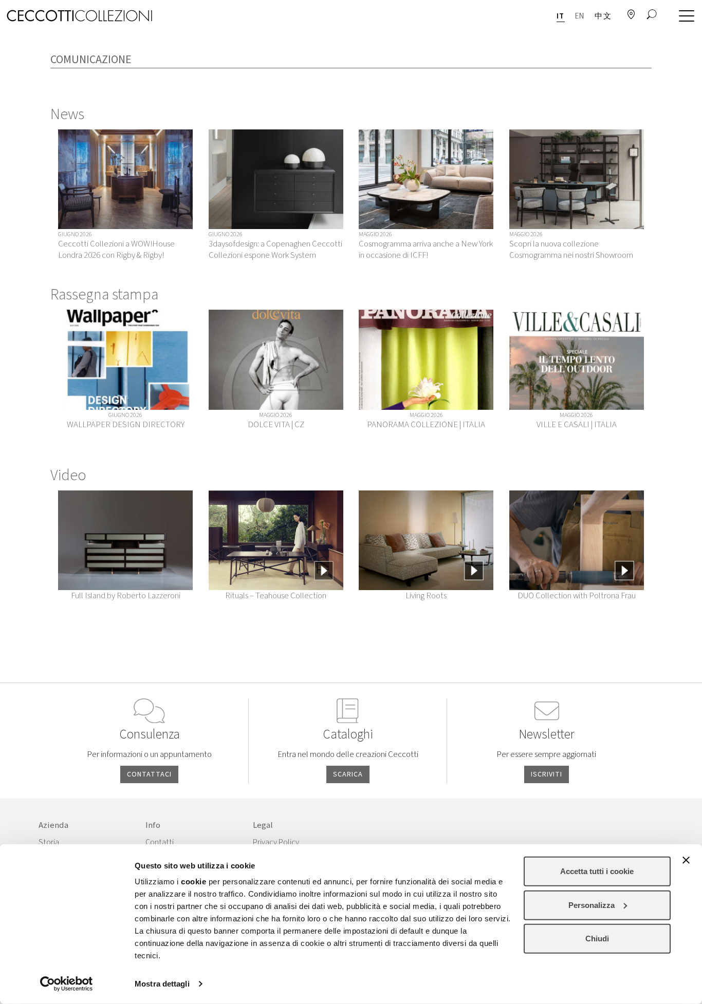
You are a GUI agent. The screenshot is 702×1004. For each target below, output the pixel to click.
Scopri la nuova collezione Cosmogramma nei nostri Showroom (571, 249)
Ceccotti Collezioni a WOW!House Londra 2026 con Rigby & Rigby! (116, 249)
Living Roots (426, 596)
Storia (49, 842)
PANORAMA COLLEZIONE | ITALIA (426, 425)
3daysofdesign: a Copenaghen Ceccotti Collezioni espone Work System (275, 249)
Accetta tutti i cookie (597, 871)
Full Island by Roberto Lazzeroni (125, 596)
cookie (193, 881)
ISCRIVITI (546, 774)
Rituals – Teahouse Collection (275, 596)
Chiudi (597, 938)
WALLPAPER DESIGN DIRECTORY (125, 425)
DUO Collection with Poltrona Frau (577, 596)
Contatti (159, 842)
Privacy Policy (276, 842)
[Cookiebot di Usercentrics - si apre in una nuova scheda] (67, 984)
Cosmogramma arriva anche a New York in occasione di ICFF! (426, 249)
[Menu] (684, 16)
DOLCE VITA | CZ (276, 425)
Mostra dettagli (162, 983)
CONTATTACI (149, 774)
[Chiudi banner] (686, 860)
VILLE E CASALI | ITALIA (577, 425)
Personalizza (591, 904)
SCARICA (348, 774)
